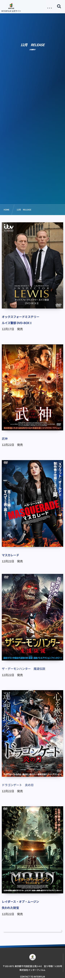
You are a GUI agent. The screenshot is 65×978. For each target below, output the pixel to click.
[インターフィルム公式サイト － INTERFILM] (11, 6)
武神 (5, 438)
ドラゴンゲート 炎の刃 (18, 785)
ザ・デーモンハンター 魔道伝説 (23, 668)
